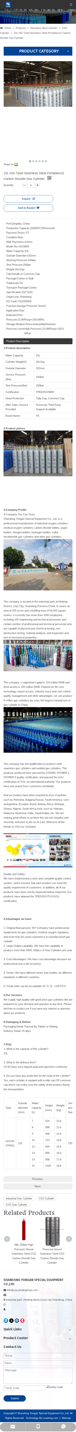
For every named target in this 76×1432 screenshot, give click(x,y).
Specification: (14, 292)
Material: (11, 314)
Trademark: (12, 282)
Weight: (10, 269)
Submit (15, 1398)
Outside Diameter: (16, 255)
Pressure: (11, 319)
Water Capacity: (15, 250)
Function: (11, 305)
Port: (9, 223)
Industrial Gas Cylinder (19, 1198)
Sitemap (66, 1418)
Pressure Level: (15, 328)
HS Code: (11, 301)
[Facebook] (17, 1320)
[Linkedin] (6, 1320)
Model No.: (12, 246)
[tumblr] (22, 1320)
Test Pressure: (14, 264)
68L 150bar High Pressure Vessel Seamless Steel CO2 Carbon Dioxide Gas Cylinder (24, 1253)
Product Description (17, 341)
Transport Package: (17, 287)
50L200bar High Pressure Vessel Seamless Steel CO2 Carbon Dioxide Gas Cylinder (52, 1253)
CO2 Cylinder (46, 1198)
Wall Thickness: (15, 241)
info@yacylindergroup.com (22, 1290)
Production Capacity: (18, 228)
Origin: (10, 296)
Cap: (9, 273)
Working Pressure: (17, 260)
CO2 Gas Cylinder (16, 1204)
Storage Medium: (16, 324)
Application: (12, 310)
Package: (11, 278)
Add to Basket (26, 207)
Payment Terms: (15, 232)
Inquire (26, 198)
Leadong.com (50, 1418)
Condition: (12, 237)
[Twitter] (11, 1320)
